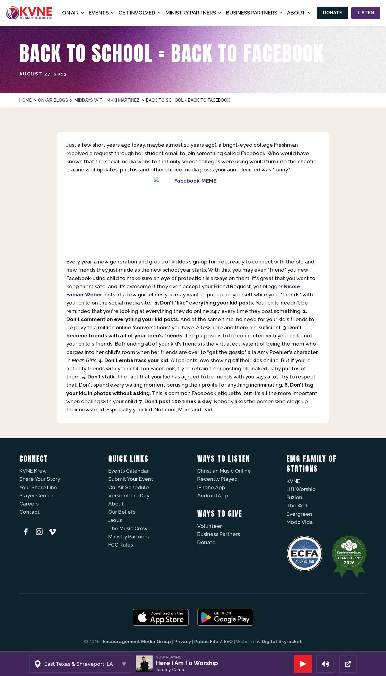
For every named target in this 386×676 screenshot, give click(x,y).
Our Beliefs (121, 512)
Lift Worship (301, 489)
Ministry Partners (128, 537)
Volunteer (209, 526)
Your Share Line (38, 487)
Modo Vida (299, 522)
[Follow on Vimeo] (52, 531)
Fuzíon (294, 497)
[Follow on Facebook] (26, 531)
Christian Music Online (224, 471)
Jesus (115, 520)
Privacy (182, 641)
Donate (332, 12)
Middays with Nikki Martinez (107, 100)
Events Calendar (128, 471)
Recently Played (217, 479)
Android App (212, 496)
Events (99, 13)
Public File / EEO (213, 641)
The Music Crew (127, 528)
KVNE (293, 481)
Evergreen (299, 514)
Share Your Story (39, 479)
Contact (29, 512)
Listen (366, 12)
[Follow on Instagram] (39, 531)
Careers (29, 504)
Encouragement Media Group (137, 641)
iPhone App (211, 487)
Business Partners (218, 534)
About (116, 504)
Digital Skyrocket (282, 641)
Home (25, 100)
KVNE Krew (33, 471)
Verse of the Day (128, 496)
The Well (297, 505)
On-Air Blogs (53, 100)
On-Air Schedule (128, 487)
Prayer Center (36, 496)
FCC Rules (120, 545)
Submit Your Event (130, 479)
